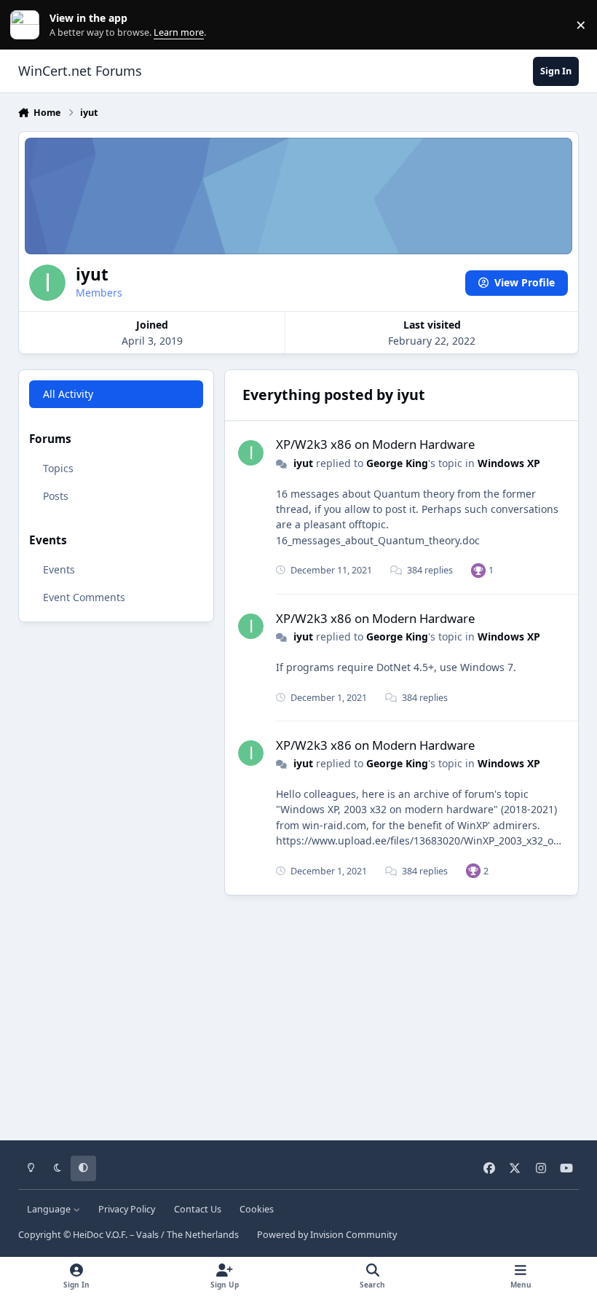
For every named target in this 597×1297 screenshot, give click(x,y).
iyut (303, 463)
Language (50, 1209)
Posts (55, 496)
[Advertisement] (299, 1013)
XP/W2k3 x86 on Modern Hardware (375, 444)
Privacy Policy (126, 1209)
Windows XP (509, 463)
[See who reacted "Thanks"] (478, 570)
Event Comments (84, 597)
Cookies (257, 1209)
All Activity (68, 394)
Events (59, 569)
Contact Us (197, 1209)
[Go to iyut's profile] (251, 453)
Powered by (327, 1235)
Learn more (28, 25)
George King (397, 463)
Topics (58, 468)
